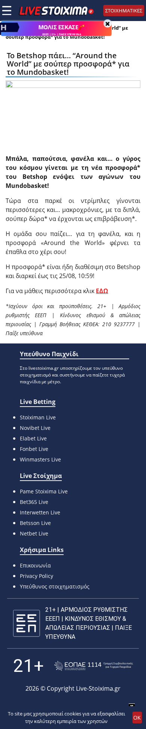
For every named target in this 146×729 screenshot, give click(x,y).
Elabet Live (33, 438)
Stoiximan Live (38, 417)
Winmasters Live (40, 459)
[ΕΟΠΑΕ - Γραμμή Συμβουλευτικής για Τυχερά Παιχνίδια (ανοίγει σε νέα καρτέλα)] (93, 666)
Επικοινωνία (35, 565)
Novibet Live (35, 427)
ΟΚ (137, 717)
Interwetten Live (40, 512)
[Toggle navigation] (7, 10)
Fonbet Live (34, 448)
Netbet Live (34, 533)
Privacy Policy (36, 575)
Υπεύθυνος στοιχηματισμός (54, 586)
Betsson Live (35, 522)
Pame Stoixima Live (44, 491)
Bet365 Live (34, 501)
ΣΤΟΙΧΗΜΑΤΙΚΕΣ (123, 10)
